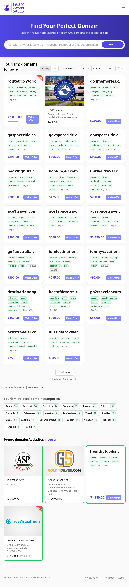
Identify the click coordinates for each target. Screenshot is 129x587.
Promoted (70, 68)
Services (89, 406)
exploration (22, 91)
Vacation (51, 412)
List (55, 68)
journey (33, 91)
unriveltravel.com (107, 171)
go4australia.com (24, 251)
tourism (11, 95)
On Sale (85, 68)
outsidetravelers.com (69, 331)
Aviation (90, 419)
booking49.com (63, 171)
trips (66, 266)
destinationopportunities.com (36, 291)
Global (10, 419)
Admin (121, 577)
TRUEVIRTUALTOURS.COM (20, 540)
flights (21, 217)
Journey (108, 419)
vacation (32, 87)
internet (20, 257)
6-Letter (108, 412)
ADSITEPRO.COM (15, 480)
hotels (52, 185)
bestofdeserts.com (66, 291)
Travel (90, 412)
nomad (21, 346)
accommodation (65, 185)
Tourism (71, 419)
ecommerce (105, 461)
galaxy (94, 225)
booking (30, 177)
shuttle (11, 149)
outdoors (54, 346)
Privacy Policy (91, 577)
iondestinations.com (68, 251)
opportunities (14, 310)
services (12, 177)
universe (103, 225)
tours (52, 225)
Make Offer (31, 119)
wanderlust (32, 346)
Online (11, 406)
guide (21, 266)
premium (22, 95)
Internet (30, 406)
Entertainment (50, 419)
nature (73, 298)
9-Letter (107, 406)
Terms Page (108, 577)
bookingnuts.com (24, 171)
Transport (12, 426)
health (94, 461)
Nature (30, 426)
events (21, 181)
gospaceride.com (23, 134)
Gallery (45, 68)
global (11, 87)
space (26, 145)
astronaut (72, 221)
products (103, 457)
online (11, 257)
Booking (27, 419)
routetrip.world (22, 81)
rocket (18, 145)
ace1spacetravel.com (69, 211)
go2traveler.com (105, 291)
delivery (116, 461)
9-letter (33, 95)
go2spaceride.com (66, 134)
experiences (96, 95)
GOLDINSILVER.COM (58, 480)
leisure (107, 145)
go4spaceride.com (107, 134)
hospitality (31, 181)
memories (109, 95)
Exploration (71, 412)
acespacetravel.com (109, 211)
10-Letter (50, 406)
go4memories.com (107, 81)
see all (53, 439)
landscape (64, 306)
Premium (70, 406)
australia (12, 266)
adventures (106, 302)
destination (106, 185)
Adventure (31, 412)
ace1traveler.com (24, 331)
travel (11, 91)
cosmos (61, 221)
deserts (53, 306)
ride (10, 145)
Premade (11, 412)
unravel (94, 189)
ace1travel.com (22, 211)
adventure (21, 87)
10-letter (30, 225)
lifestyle (94, 91)
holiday (94, 266)
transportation (14, 221)
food (93, 465)
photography (106, 91)
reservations (14, 185)
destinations (23, 261)
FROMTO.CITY (55, 109)
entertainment (56, 141)
